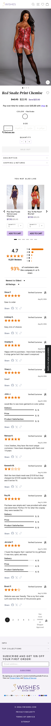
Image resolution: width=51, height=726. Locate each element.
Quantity (25, 137)
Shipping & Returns (14, 163)
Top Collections (12, 649)
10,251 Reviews (15, 260)
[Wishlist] (42, 4)
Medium (19, 128)
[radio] (37, 249)
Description (10, 158)
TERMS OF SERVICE (25, 717)
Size (25, 123)
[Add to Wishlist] (47, 93)
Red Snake (25, 116)
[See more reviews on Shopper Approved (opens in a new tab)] (20, 308)
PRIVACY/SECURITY (25, 712)
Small (8, 128)
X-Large (40, 128)
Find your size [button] (9, 132)
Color (25, 111)
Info (4, 643)
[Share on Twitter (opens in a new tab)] (16, 308)
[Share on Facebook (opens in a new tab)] (12, 308)
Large (29, 128)
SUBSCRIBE (25, 670)
